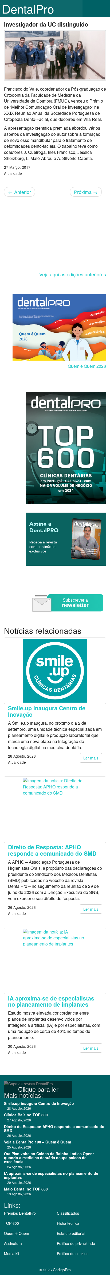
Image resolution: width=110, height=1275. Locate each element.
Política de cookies (72, 1253)
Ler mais (91, 758)
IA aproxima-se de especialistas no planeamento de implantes (51, 1001)
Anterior (19, 191)
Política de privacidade (76, 1243)
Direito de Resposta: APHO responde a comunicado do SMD (52, 850)
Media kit (11, 1253)
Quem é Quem (16, 1233)
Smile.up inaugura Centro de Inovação (46, 711)
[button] (102, 8)
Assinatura (13, 1243)
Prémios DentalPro (20, 1213)
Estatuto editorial (71, 1233)
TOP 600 (11, 1223)
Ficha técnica (68, 1223)
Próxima (86, 191)
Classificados (68, 1213)
